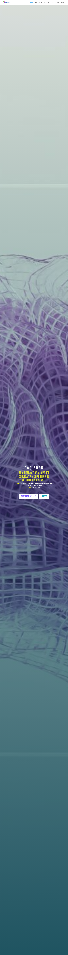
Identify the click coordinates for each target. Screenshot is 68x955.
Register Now (47, 2)
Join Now (44, 496)
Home (31, 2)
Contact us (63, 2)
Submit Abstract (39, 2)
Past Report (55, 2)
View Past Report (28, 496)
